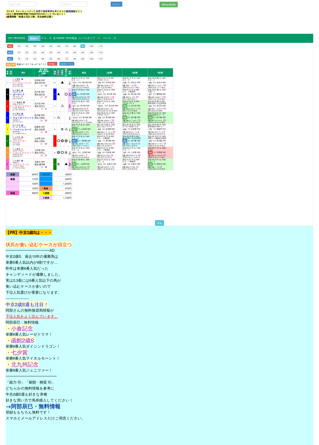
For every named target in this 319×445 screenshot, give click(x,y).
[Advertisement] (66, 26)
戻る (159, 223)
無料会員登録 (169, 4)
